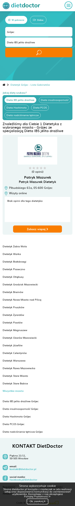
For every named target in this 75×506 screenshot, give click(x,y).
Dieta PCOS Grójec (13, 424)
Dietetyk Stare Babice (15, 383)
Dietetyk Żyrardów (13, 315)
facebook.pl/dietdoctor (23, 479)
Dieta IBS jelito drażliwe (20, 100)
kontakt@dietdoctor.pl (23, 469)
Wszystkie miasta (13, 391)
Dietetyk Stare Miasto (15, 375)
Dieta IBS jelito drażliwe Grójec (21, 401)
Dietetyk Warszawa (14, 360)
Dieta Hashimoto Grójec (17, 416)
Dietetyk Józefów (12, 345)
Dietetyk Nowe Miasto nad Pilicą (22, 299)
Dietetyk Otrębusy (13, 276)
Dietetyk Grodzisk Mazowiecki (20, 284)
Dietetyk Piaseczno (14, 269)
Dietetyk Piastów (12, 322)
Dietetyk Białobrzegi (14, 261)
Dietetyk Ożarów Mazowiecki (20, 337)
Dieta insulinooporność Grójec (20, 408)
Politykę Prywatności (36, 496)
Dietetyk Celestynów (15, 353)
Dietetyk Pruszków (13, 307)
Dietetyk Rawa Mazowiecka (19, 368)
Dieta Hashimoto (16, 107)
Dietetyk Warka (12, 254)
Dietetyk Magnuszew (15, 330)
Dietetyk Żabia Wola (15, 246)
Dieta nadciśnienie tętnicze (22, 115)
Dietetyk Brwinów (13, 292)
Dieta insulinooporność (55, 100)
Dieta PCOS (40, 107)
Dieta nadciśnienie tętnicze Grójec (23, 431)
